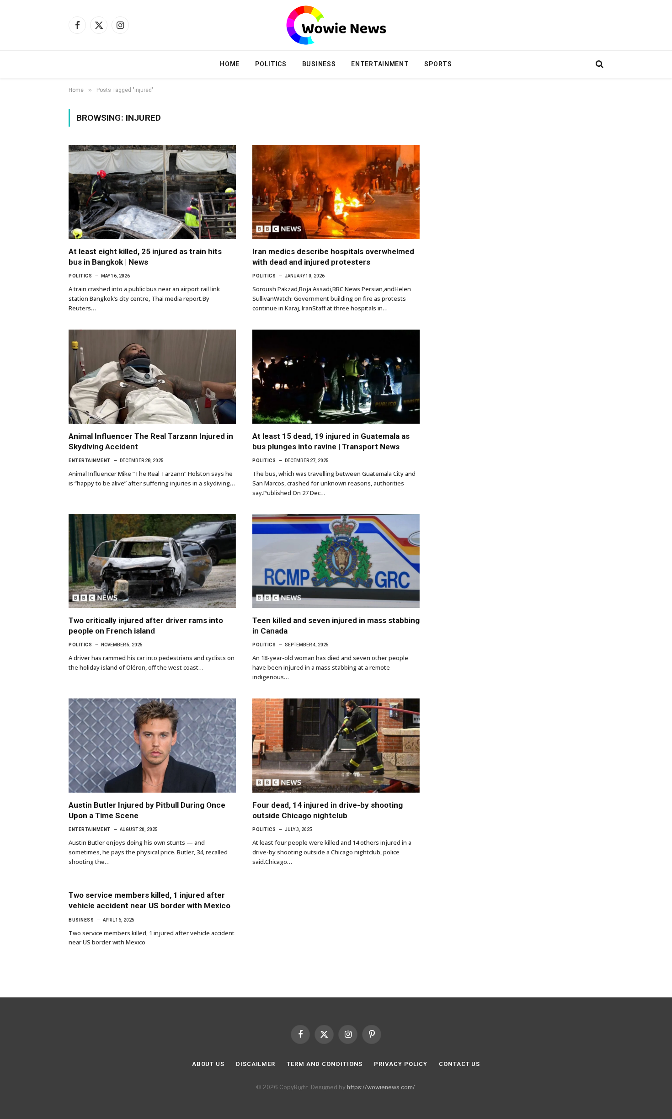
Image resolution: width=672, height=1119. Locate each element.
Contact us (459, 1063)
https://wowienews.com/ (381, 1087)
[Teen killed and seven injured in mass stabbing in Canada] (336, 561)
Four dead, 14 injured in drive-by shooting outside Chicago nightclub (327, 810)
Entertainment (380, 64)
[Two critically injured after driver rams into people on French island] (152, 561)
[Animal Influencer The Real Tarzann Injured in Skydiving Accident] (152, 377)
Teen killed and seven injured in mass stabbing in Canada (336, 625)
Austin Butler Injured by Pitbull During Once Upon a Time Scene (147, 810)
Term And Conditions (325, 1063)
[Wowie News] (336, 25)
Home (230, 64)
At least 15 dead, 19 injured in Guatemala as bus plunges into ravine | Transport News (331, 441)
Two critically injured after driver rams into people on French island (146, 625)
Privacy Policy (400, 1063)
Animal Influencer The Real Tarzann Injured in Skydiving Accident (151, 441)
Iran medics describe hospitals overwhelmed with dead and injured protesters (333, 256)
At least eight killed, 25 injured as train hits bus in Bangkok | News (145, 256)
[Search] (598, 64)
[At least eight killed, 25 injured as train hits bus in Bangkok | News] (152, 192)
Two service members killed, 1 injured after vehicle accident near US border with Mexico (149, 900)
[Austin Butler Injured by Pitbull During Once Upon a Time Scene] (152, 745)
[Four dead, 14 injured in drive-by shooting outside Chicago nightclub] (336, 745)
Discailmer (255, 1063)
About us (208, 1063)
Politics (271, 64)
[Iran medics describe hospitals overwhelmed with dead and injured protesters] (336, 192)
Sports (438, 64)
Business (319, 64)
